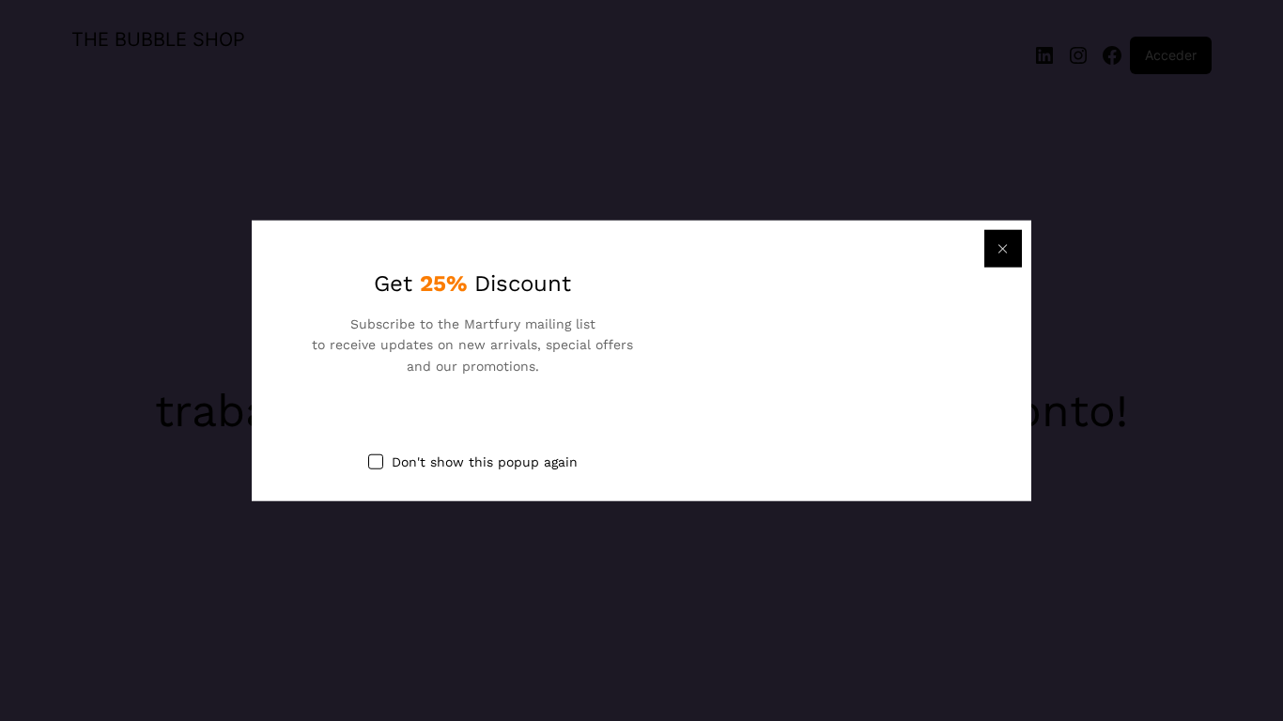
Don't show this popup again (485, 461)
